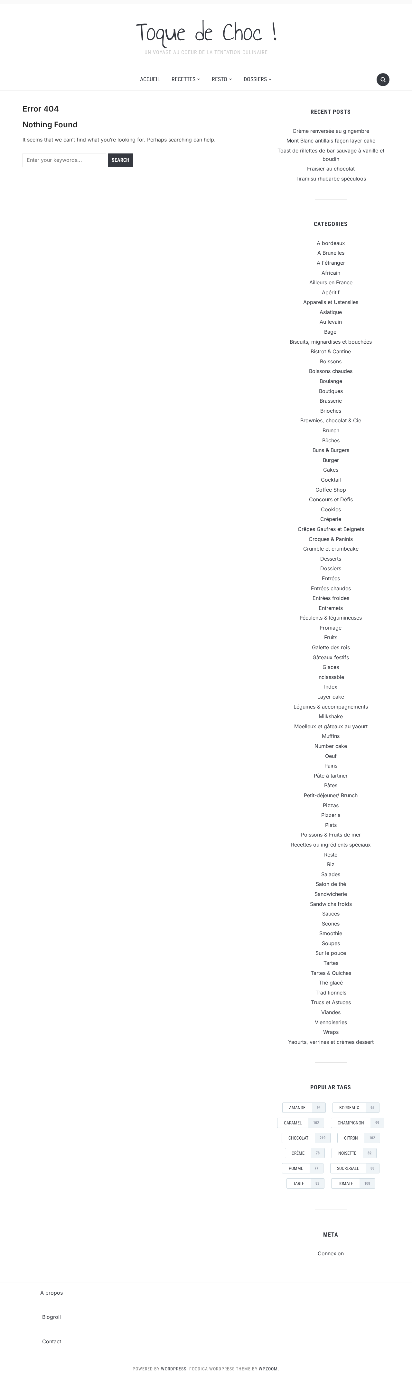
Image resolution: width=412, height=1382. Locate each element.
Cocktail (331, 479)
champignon (358, 1122)
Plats (331, 825)
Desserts (330, 558)
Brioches (330, 410)
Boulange (331, 381)
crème (306, 1153)
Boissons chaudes (330, 371)
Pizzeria (331, 815)
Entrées (331, 578)
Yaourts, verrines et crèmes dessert (331, 1042)
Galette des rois (331, 647)
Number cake (330, 746)
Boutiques (331, 391)
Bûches (331, 440)
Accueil (150, 79)
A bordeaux (331, 243)
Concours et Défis (331, 499)
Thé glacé (331, 982)
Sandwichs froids (331, 904)
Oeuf (331, 756)
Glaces (331, 667)
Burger (331, 460)
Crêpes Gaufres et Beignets (331, 529)
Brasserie (331, 400)
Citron (359, 1138)
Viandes (331, 1012)
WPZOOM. (269, 1368)
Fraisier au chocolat (331, 168)
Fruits (330, 637)
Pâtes (330, 785)
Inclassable (330, 677)
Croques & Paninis (331, 539)
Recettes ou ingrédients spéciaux (331, 844)
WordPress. (174, 1368)
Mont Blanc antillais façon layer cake (330, 140)
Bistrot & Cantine (331, 351)
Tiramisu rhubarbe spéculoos (330, 178)
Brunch (331, 430)
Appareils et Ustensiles (330, 302)
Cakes (330, 469)
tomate (354, 1183)
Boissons (331, 361)
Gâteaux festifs (331, 657)
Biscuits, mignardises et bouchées (331, 341)
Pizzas (331, 805)
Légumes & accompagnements (331, 706)
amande (305, 1107)
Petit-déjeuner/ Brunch (331, 795)
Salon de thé (331, 884)
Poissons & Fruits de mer (331, 834)
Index (330, 686)
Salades (330, 874)
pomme (303, 1168)
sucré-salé (355, 1168)
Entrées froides (331, 598)
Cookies (331, 509)
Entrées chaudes (331, 588)
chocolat (306, 1138)
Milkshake (331, 716)
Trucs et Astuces (331, 1002)
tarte (306, 1183)
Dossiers (255, 79)
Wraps (331, 1032)
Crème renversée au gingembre (331, 131)
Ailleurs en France (330, 282)
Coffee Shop (330, 489)
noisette (354, 1153)
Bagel (331, 331)
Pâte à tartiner (331, 775)
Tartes (330, 963)
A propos (51, 1292)
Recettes (183, 79)
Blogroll (51, 1317)
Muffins (331, 736)
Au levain (331, 322)
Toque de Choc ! (206, 32)
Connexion (331, 1253)
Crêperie (330, 519)
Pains (330, 765)
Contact (51, 1341)
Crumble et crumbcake (331, 548)
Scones (331, 923)
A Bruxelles (330, 253)
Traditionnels (330, 992)
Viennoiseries (331, 1022)
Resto (219, 79)
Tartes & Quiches (331, 973)
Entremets (331, 608)
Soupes (331, 943)
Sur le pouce (330, 953)
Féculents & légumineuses (331, 617)
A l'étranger (331, 263)
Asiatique (331, 312)
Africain (331, 273)
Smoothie (330, 933)
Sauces (331, 913)
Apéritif (331, 292)
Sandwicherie (330, 894)
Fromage (331, 627)
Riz (330, 864)
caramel (301, 1122)
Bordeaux (356, 1107)
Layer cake (330, 696)
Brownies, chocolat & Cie (330, 420)
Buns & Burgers (331, 450)
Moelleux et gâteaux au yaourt (331, 726)
